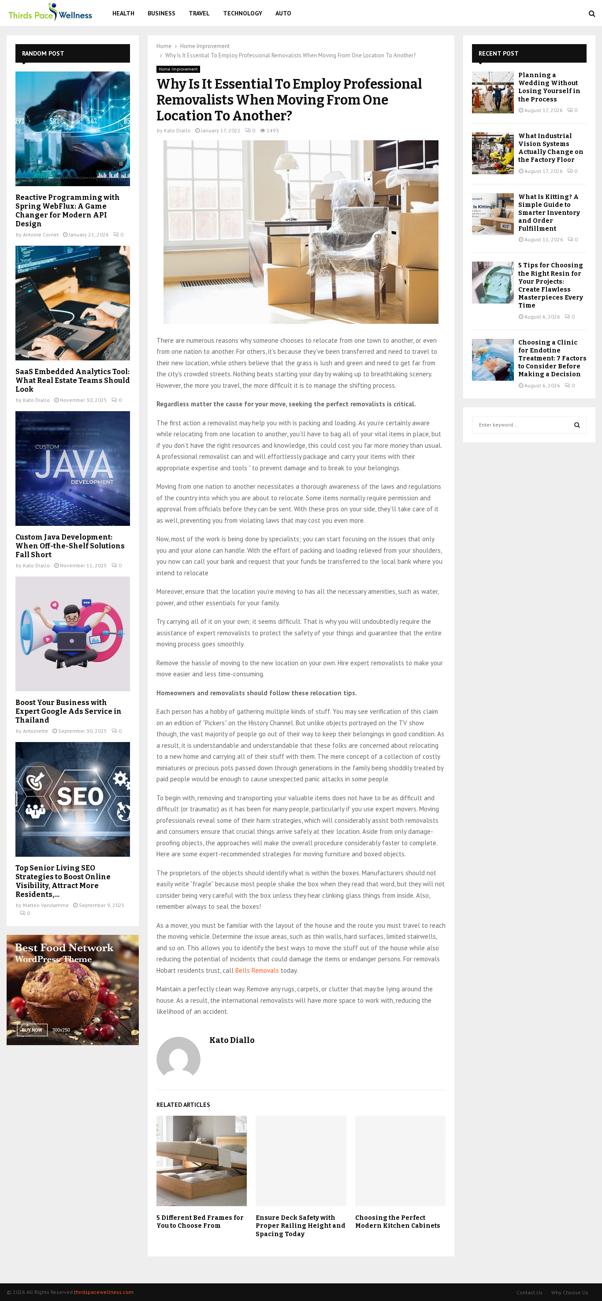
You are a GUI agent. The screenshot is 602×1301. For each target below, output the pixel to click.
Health (123, 13)
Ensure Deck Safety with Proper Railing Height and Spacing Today (301, 1225)
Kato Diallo (177, 130)
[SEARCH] (577, 425)
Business (161, 13)
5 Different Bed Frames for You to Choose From (200, 1222)
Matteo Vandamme (46, 905)
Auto (283, 13)
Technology (242, 13)
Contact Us (530, 1292)
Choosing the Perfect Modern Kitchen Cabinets (397, 1222)
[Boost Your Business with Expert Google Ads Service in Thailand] (72, 634)
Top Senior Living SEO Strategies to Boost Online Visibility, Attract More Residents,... (63, 881)
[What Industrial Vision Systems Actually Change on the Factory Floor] (493, 153)
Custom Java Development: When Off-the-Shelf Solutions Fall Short (70, 546)
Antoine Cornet (41, 234)
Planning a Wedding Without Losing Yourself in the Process (549, 87)
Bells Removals (257, 970)
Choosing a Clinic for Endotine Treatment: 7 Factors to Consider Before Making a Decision (552, 359)
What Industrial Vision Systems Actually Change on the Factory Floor (550, 148)
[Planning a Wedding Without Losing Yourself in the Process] (493, 92)
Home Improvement (178, 69)
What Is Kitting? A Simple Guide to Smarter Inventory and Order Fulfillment (549, 213)
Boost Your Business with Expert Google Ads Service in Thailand (68, 711)
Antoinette (35, 730)
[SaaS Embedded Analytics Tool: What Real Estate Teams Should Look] (72, 303)
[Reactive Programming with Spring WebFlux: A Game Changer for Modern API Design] (72, 128)
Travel (199, 13)
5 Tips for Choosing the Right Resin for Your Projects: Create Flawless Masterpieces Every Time (550, 285)
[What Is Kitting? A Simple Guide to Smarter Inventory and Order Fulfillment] (493, 214)
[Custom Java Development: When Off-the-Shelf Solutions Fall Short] (72, 468)
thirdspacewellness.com (104, 1292)
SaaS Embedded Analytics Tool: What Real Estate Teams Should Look (72, 380)
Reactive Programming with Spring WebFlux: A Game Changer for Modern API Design (67, 210)
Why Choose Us (569, 1292)
